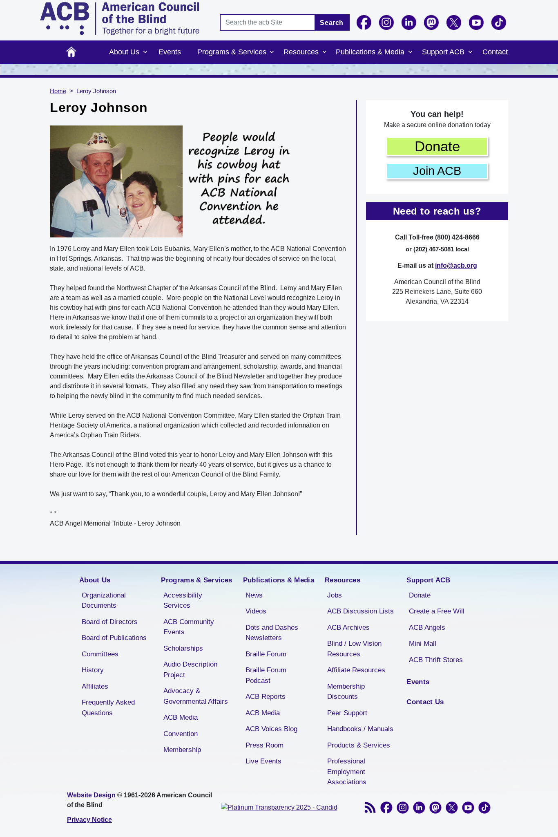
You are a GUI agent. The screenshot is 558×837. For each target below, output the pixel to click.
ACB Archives (348, 627)
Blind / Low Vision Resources (354, 649)
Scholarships (183, 648)
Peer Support (347, 713)
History (93, 670)
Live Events (263, 761)
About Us (124, 52)
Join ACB (437, 170)
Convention (180, 734)
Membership (182, 750)
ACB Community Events (188, 627)
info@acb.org (456, 265)
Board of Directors (110, 622)
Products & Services (358, 745)
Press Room (264, 745)
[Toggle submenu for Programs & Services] (272, 52)
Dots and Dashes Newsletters (272, 633)
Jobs (334, 595)
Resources (301, 52)
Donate (437, 146)
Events (169, 52)
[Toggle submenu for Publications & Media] (410, 52)
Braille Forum (266, 654)
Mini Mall (422, 643)
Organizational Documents (104, 600)
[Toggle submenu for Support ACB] (470, 52)
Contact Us (425, 702)
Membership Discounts (346, 692)
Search (332, 22)
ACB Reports (266, 696)
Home (71, 52)
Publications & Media (370, 52)
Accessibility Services (182, 600)
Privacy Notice (89, 819)
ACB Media (180, 717)
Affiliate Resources (356, 670)
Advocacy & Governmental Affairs (195, 696)
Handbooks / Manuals (360, 729)
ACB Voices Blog (271, 729)
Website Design (91, 795)
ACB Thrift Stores (436, 660)
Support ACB (443, 52)
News (254, 595)
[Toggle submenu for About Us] (145, 52)
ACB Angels (427, 627)
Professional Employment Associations (346, 771)
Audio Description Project (190, 669)
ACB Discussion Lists (360, 611)
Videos (256, 611)
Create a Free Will (436, 611)
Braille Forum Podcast (266, 675)
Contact (495, 52)
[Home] (119, 18)
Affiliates (95, 686)
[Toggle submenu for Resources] (324, 52)
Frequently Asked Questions (108, 707)
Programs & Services (231, 52)
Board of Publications (114, 638)
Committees (100, 654)
